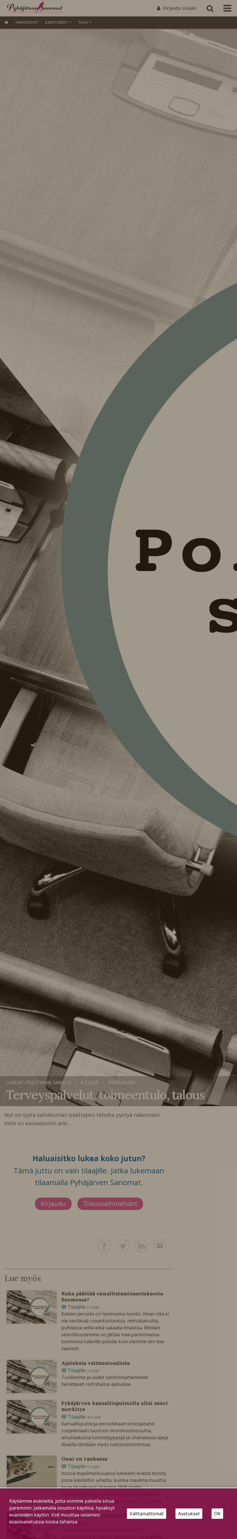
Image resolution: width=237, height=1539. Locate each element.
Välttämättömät (146, 1513)
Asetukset (189, 1513)
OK (217, 1513)
